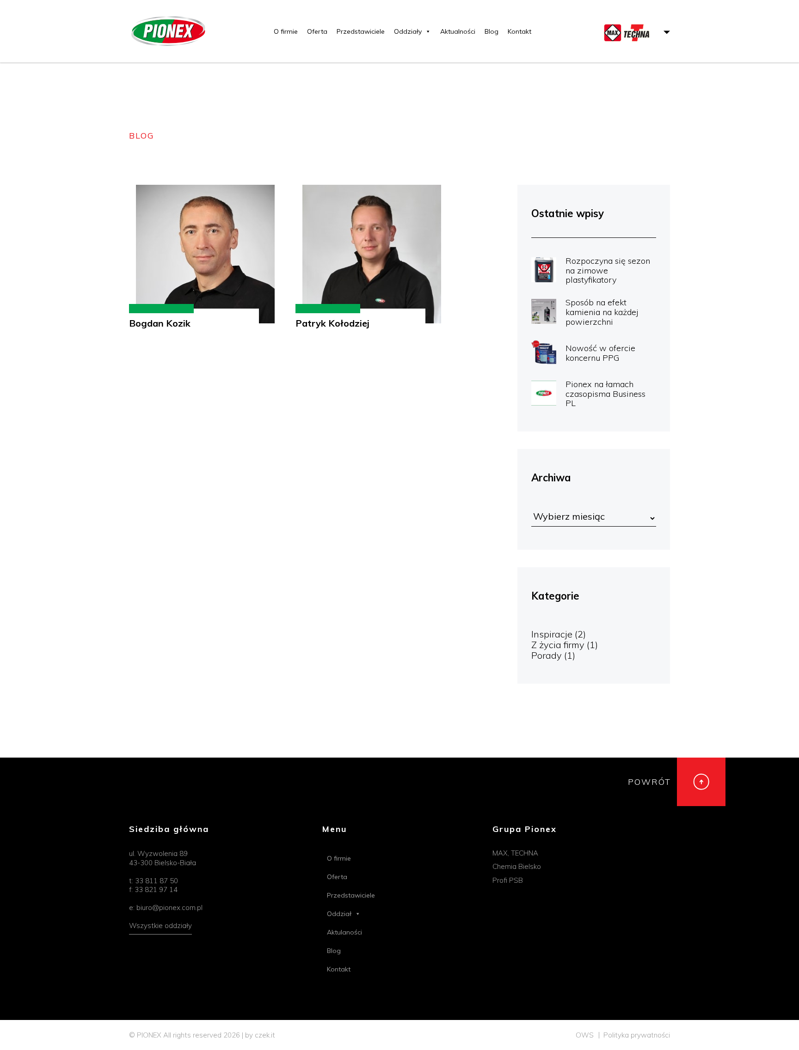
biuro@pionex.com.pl (169, 907)
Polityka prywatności (636, 1035)
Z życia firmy (557, 644)
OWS (585, 1035)
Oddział (339, 914)
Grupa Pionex (524, 829)
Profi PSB (507, 880)
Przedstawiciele (361, 31)
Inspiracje (551, 634)
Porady (546, 655)
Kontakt (519, 31)
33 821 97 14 (156, 889)
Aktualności (457, 31)
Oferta (317, 31)
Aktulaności (344, 932)
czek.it (265, 1035)
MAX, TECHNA (515, 853)
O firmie (286, 31)
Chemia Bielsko (516, 866)
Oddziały (408, 31)
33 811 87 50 (156, 880)
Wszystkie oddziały (160, 925)
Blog (491, 31)
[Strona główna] (167, 31)
